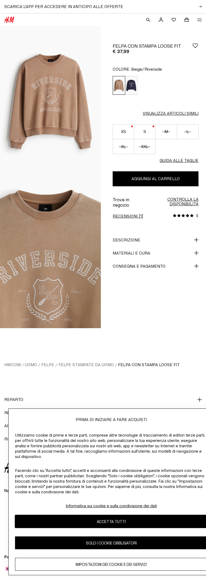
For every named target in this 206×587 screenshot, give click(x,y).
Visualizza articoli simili (170, 113)
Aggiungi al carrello (155, 178)
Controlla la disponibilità (182, 201)
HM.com (12, 364)
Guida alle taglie (179, 160)
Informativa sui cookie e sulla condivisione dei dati (111, 505)
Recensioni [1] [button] (128, 216)
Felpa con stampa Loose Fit (149, 364)
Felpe (47, 364)
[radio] (119, 85)
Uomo (31, 364)
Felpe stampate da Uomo (86, 364)
